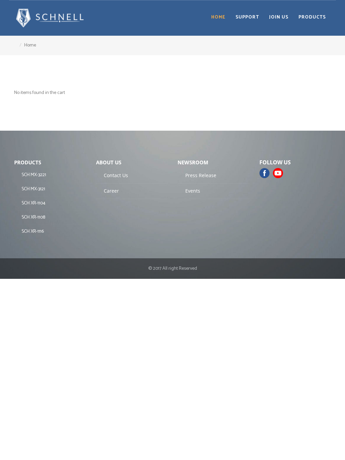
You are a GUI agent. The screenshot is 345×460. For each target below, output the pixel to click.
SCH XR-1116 (32, 231)
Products (312, 17)
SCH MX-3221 (33, 175)
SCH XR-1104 (33, 203)
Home (218, 17)
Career (110, 191)
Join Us (278, 17)
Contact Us (115, 175)
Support (247, 17)
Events (192, 191)
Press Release (200, 175)
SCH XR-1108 (33, 217)
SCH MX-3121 (33, 189)
